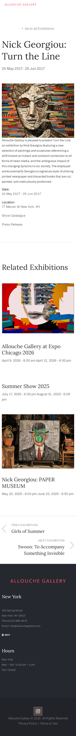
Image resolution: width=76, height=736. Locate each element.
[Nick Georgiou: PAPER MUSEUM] (38, 441)
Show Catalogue (13, 215)
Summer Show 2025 (25, 386)
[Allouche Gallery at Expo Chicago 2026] (38, 308)
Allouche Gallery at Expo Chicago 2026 (31, 349)
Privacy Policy (28, 723)
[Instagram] (38, 711)
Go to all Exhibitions (39, 28)
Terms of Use (49, 723)
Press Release (12, 224)
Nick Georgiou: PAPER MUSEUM (28, 482)
